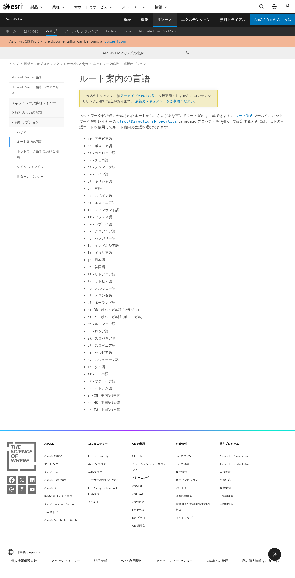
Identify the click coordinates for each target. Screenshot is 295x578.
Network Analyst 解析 (27, 77)
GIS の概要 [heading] (138, 443)
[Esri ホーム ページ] (13, 6)
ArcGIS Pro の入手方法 (272, 19)
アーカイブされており (137, 96)
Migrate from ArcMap (157, 31)
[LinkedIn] (32, 480)
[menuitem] (62, 456)
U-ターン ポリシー (30, 177)
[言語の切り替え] (274, 6)
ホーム (11, 31)
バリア (22, 132)
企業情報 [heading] (181, 443)
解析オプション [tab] (27, 122)
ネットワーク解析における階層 (38, 154)
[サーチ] (188, 53)
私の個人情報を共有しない (261, 561)
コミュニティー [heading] (98, 443)
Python (111, 31)
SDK (128, 31)
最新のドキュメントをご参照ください (164, 101)
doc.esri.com (115, 41)
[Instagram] (22, 489)
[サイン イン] (287, 6)
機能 (144, 19)
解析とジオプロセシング (41, 64)
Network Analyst (76, 64)
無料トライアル (233, 19)
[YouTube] (32, 489)
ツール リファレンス (82, 31)
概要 (127, 19)
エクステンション (196, 19)
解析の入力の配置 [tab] (28, 112)
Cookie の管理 (217, 561)
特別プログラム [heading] (229, 443)
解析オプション (135, 64)
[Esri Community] (11, 489)
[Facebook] (11, 480)
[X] (22, 480)
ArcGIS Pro (15, 19)
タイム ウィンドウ (30, 167)
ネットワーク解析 (106, 64)
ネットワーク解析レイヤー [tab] (35, 103)
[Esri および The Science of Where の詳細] (21, 457)
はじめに (31, 31)
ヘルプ (51, 31)
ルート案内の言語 (30, 142)
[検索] (261, 6)
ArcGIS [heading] (49, 443)
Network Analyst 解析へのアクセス (35, 90)
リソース (164, 19)
